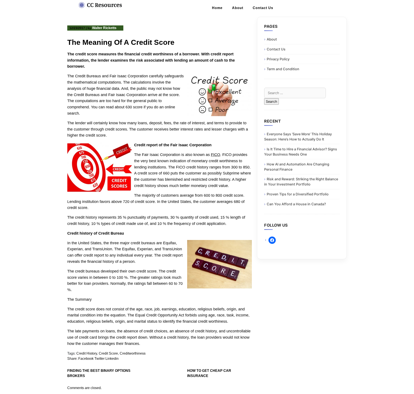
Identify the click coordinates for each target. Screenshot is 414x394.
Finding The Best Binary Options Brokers (98, 373)
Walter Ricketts (104, 28)
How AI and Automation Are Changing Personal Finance (296, 166)
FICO (215, 155)
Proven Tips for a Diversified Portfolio (298, 194)
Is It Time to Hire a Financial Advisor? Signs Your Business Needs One (300, 151)
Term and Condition (283, 69)
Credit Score (108, 353)
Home (217, 8)
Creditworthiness (133, 353)
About (237, 8)
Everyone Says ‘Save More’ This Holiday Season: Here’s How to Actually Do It (298, 136)
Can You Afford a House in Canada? (296, 204)
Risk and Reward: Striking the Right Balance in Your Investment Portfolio (301, 181)
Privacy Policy (278, 59)
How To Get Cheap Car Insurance (209, 373)
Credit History (86, 353)
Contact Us (263, 8)
